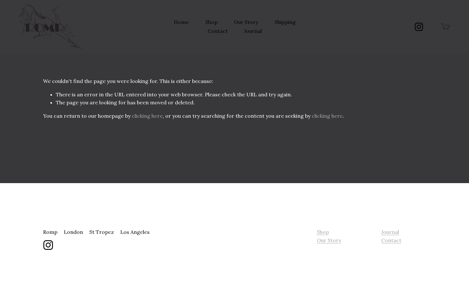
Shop (211, 22)
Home (181, 22)
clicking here (147, 116)
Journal (253, 31)
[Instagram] (419, 27)
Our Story (246, 22)
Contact (218, 31)
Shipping (285, 22)
